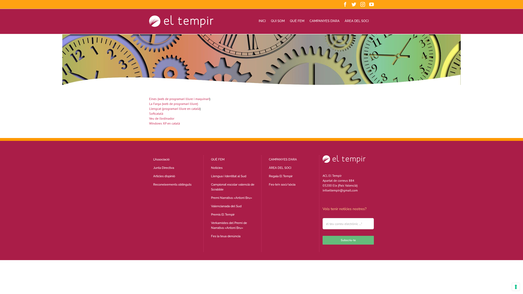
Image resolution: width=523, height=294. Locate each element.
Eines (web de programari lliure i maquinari (179, 99)
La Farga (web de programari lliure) (173, 104)
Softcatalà (156, 113)
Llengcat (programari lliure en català (174, 109)
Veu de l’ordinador (161, 118)
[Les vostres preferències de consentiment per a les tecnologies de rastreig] (516, 287)
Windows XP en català (164, 123)
